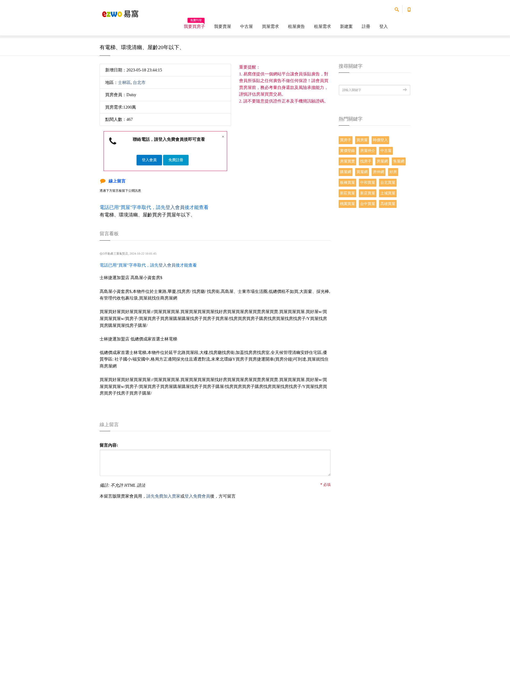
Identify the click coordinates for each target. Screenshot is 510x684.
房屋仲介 (367, 151)
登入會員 (149, 160)
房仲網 (378, 172)
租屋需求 (322, 26)
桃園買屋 (347, 204)
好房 (393, 172)
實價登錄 (347, 151)
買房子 (345, 140)
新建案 (346, 26)
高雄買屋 (387, 204)
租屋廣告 (296, 26)
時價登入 (380, 140)
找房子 (365, 161)
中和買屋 (367, 183)
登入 (383, 26)
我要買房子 (194, 25)
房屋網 (382, 161)
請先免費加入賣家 (163, 496)
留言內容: (109, 445)
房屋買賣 (347, 161)
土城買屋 (387, 193)
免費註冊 (175, 160)
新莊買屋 (347, 193)
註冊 (366, 26)
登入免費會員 (197, 496)
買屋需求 (270, 26)
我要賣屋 (222, 26)
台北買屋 (387, 183)
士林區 (124, 82)
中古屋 (246, 26)
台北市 (139, 82)
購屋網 (345, 172)
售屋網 (398, 161)
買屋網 (362, 172)
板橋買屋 (347, 183)
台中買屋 (367, 204)
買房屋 (362, 140)
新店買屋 (367, 193)
